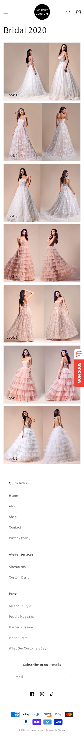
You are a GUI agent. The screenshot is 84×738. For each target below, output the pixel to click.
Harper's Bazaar (21, 627)
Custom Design (20, 577)
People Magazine (21, 616)
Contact (15, 527)
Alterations (17, 567)
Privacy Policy (19, 538)
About (13, 506)
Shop (13, 517)
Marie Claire (18, 638)
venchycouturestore (36, 730)
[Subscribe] (70, 677)
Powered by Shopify (55, 730)
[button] (6, 12)
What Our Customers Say (27, 648)
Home (13, 495)
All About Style (20, 606)
